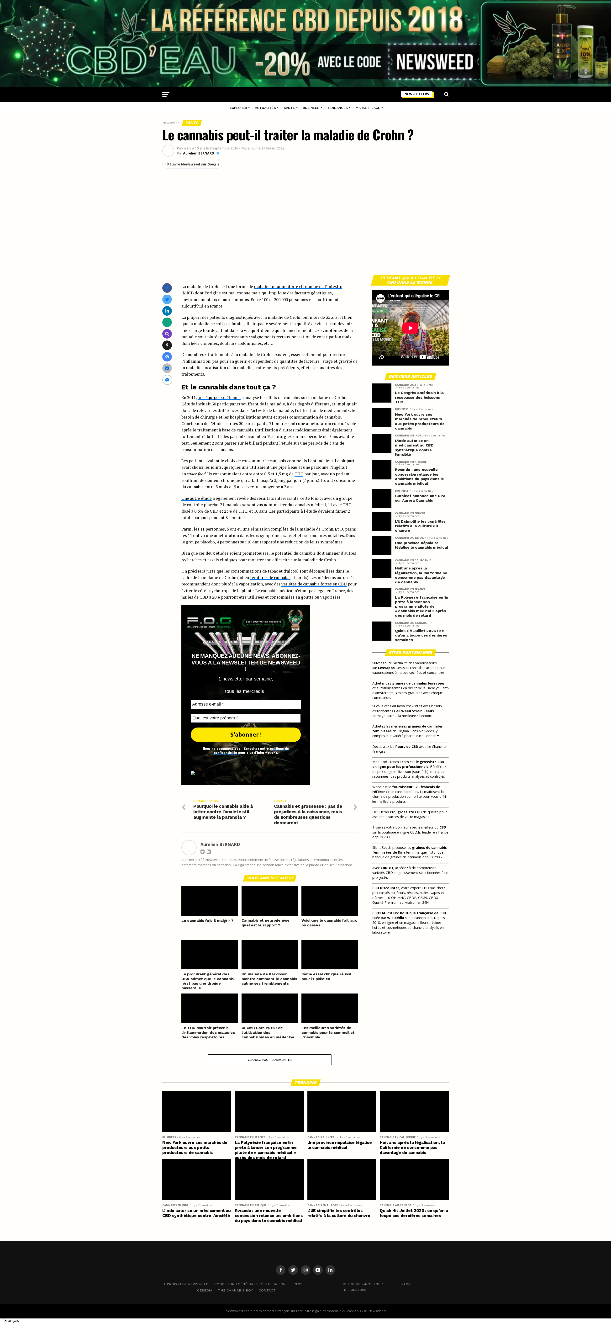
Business (311, 108)
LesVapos (386, 667)
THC (299, 474)
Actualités (265, 108)
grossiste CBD (409, 812)
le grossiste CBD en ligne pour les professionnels (408, 764)
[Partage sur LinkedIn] (167, 310)
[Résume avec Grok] (167, 345)
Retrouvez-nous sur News (377, 1284)
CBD (442, 827)
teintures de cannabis (270, 577)
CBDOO (387, 868)
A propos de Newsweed (186, 1284)
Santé (289, 108)
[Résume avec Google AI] (167, 356)
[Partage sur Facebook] (167, 287)
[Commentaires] (167, 379)
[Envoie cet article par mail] (167, 368)
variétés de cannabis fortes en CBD (314, 584)
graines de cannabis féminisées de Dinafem (409, 850)
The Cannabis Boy (235, 1290)
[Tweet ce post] (167, 299)
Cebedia (204, 1290)
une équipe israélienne (219, 397)
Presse (298, 1284)
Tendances (337, 108)
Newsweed (170, 123)
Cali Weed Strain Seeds (414, 711)
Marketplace (368, 108)
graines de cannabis (409, 683)
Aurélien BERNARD (198, 153)
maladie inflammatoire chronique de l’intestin (298, 286)
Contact (267, 1290)
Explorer (238, 108)
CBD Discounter (385, 888)
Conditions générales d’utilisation (250, 1284)
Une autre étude (196, 498)
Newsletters (417, 94)
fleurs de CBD (406, 746)
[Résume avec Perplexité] (167, 333)
